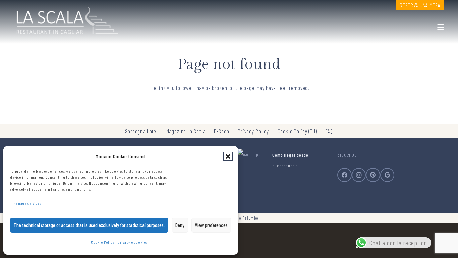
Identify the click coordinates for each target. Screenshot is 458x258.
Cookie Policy (102, 242)
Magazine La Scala (186, 131)
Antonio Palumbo (243, 218)
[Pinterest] (373, 175)
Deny (179, 225)
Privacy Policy (253, 131)
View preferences (211, 225)
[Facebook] (344, 175)
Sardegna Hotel (141, 131)
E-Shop (221, 131)
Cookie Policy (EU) (297, 131)
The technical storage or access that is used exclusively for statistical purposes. (89, 225)
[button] (228, 156)
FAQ (329, 131)
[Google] (387, 175)
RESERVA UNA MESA (420, 5)
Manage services (27, 203)
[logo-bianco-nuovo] (66, 18)
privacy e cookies (132, 242)
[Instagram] (359, 175)
